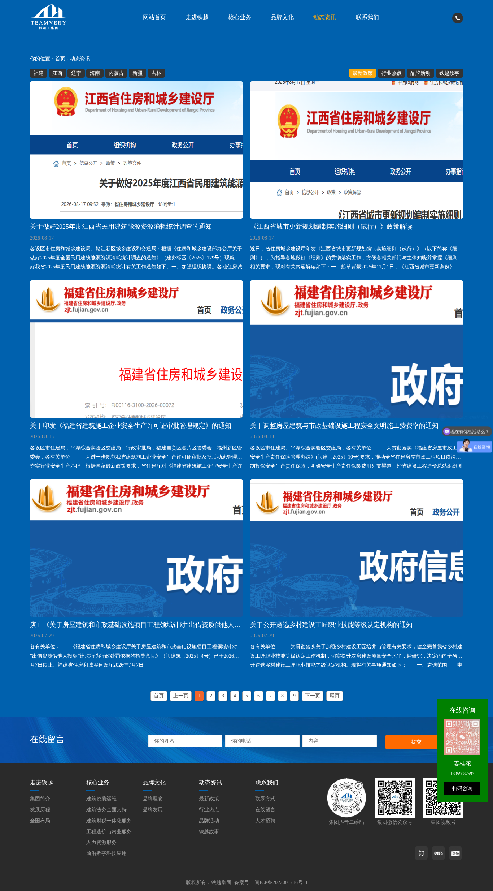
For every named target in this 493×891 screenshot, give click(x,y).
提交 (416, 742)
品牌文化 (282, 17)
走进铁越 (197, 17)
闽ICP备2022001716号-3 (280, 882)
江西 (57, 73)
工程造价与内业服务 (109, 831)
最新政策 (363, 73)
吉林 (156, 73)
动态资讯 (324, 17)
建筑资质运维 (101, 798)
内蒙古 (116, 73)
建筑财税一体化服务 (109, 820)
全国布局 (40, 820)
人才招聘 (265, 820)
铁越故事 (449, 73)
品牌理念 (153, 798)
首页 (60, 58)
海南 (95, 73)
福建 (39, 73)
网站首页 (154, 17)
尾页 (335, 695)
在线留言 (265, 809)
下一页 (312, 695)
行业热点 (391, 73)
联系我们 (367, 17)
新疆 (137, 73)
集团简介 (40, 798)
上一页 (180, 695)
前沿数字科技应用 (106, 853)
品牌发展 (153, 809)
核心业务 (239, 17)
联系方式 (265, 798)
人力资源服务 (101, 842)
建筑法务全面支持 (106, 809)
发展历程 (40, 809)
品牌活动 (420, 73)
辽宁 (76, 73)
